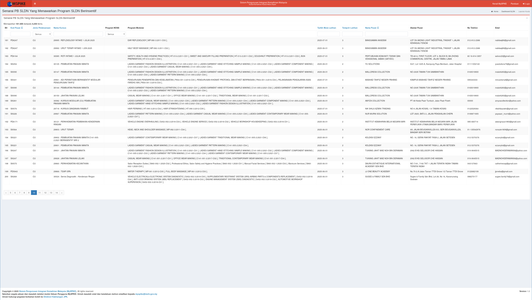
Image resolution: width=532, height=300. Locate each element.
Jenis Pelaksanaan (42, 27)
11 (40, 192)
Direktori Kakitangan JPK (55, 296)
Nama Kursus (60, 27)
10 (34, 192)
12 (45, 192)
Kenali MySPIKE (500, 3)
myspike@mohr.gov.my (146, 294)
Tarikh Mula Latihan (326, 27)
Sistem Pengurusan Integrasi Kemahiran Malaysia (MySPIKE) (47, 291)
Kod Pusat (15, 27)
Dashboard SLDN (508, 11)
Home (495, 11)
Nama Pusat (370, 27)
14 (57, 192)
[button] (35, 3)
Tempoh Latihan (350, 27)
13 (51, 192)
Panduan (515, 3)
